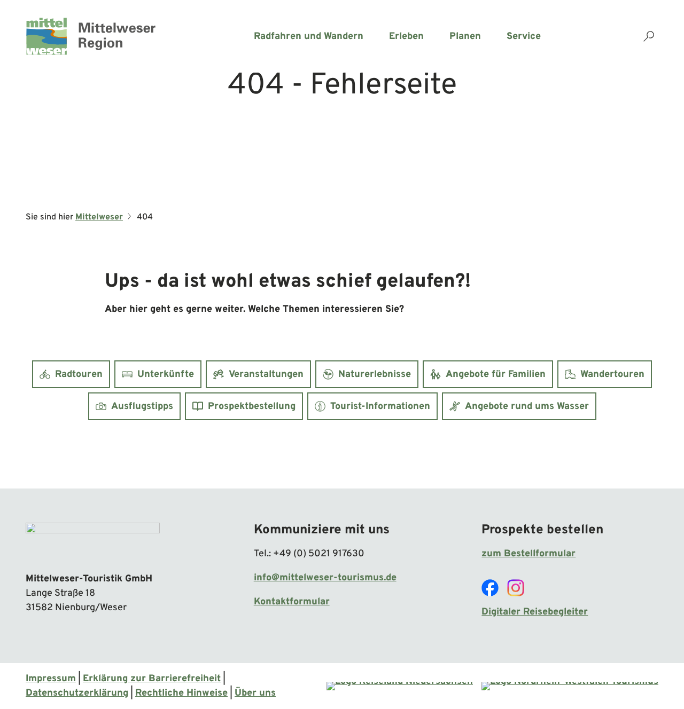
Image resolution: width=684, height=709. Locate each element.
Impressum (51, 679)
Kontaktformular (292, 602)
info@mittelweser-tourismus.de (325, 578)
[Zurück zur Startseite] (91, 36)
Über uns (255, 693)
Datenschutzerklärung (77, 693)
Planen (465, 36)
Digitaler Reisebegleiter (534, 612)
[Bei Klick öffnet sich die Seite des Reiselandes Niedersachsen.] (400, 686)
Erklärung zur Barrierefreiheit (152, 679)
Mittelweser (99, 217)
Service (524, 36)
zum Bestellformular (528, 554)
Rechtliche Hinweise (181, 693)
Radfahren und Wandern (308, 36)
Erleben (406, 36)
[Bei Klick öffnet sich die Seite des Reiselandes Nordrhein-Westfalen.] (569, 686)
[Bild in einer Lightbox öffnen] (93, 542)
